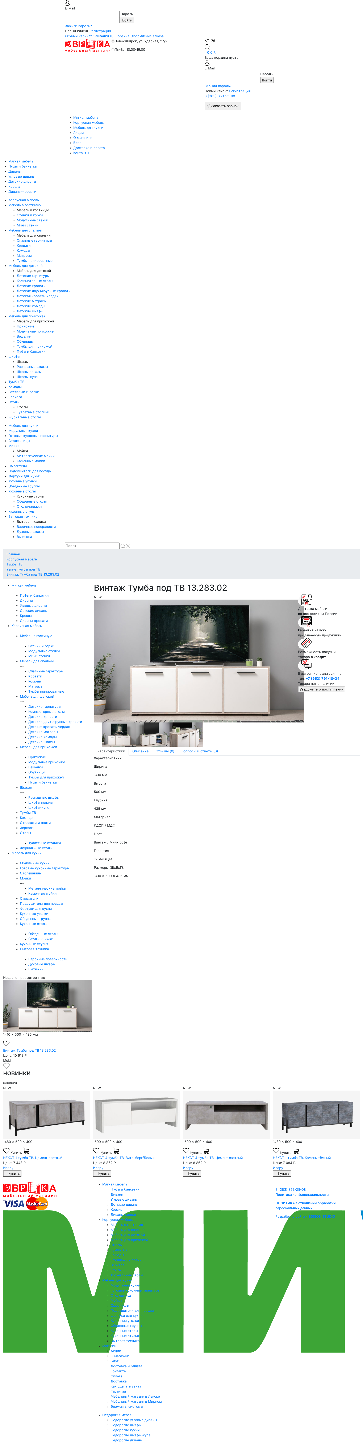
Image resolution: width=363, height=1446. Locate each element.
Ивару (8, 1168)
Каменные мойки (31, 461)
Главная (13, 554)
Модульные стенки (32, 220)
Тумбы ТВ (16, 382)
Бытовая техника (22, 516)
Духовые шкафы (30, 531)
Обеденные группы (24, 486)
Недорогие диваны (126, 1440)
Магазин (109, 1346)
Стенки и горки (30, 215)
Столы (13, 402)
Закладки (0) (104, 36)
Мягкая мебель (85, 117)
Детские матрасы (31, 301)
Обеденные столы (32, 501)
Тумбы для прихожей (34, 346)
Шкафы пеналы (29, 372)
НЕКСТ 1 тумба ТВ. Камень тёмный (302, 1158)
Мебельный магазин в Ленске (135, 1396)
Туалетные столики (33, 412)
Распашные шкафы (32, 366)
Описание (140, 751)
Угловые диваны (21, 176)
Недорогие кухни (125, 1430)
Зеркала (15, 397)
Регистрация (100, 31)
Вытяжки (24, 537)
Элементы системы (127, 1406)
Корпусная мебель (88, 122)
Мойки (14, 446)
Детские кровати (31, 286)
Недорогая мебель (117, 1415)
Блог (77, 143)
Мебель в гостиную (24, 205)
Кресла (14, 186)
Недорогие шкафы (126, 1425)
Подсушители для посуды (29, 471)
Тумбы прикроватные (35, 260)
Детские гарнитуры (33, 276)
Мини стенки (27, 225)
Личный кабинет (78, 36)
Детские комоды (31, 306)
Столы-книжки (29, 506)
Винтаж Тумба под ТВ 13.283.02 (33, 574)
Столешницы (19, 441)
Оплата (116, 1376)
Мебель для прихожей (27, 316)
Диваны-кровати (22, 191)
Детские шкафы (30, 311)
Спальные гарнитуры (34, 240)
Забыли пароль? (78, 26)
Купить (17, 1153)
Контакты (81, 153)
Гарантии (118, 1391)
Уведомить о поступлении (321, 689)
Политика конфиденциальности (302, 1194)
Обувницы (25, 341)
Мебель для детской (25, 265)
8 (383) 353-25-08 (220, 96)
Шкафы (14, 356)
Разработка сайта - (305, 1216)
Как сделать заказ (126, 1386)
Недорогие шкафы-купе (130, 1435)
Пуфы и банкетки (22, 166)
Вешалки (24, 336)
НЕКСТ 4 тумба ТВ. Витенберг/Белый (124, 1158)
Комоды (23, 250)
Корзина (122, 36)
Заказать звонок (225, 106)
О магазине (82, 138)
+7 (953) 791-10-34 (322, 678)
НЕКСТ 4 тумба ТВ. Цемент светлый (213, 1158)
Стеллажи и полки (23, 392)
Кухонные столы (22, 491)
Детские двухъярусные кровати (44, 291)
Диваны (14, 171)
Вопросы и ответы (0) (200, 751)
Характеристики (111, 751)
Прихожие (25, 326)
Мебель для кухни (88, 127)
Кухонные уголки (22, 481)
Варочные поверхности (36, 526)
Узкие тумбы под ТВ (23, 569)
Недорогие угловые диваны (134, 1420)
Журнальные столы (24, 417)
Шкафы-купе (27, 377)
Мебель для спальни (25, 230)
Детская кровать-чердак (37, 296)
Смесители (17, 466)
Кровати (24, 245)
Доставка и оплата (89, 148)
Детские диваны (22, 181)
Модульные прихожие (35, 331)
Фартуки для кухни (24, 476)
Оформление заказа (147, 36)
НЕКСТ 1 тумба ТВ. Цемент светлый (32, 1158)
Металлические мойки (36, 456)
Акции (78, 132)
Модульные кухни (23, 430)
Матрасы (24, 255)
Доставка (119, 1381)
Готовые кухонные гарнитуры (33, 436)
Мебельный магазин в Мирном (136, 1401)
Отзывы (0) (165, 751)
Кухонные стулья (22, 511)
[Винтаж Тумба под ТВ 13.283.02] (193, 661)
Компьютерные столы (35, 281)
